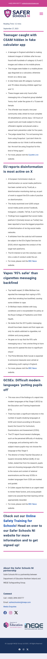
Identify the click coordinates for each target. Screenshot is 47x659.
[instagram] (10, 612)
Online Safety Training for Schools (19, 521)
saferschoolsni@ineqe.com (30, 3)
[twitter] (16, 612)
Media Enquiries (9, 607)
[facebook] (5, 612)
